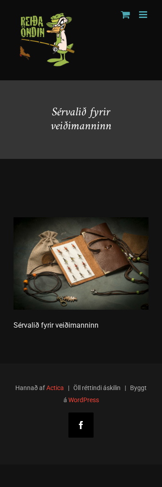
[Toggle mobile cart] (125, 14)
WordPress (83, 400)
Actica (55, 387)
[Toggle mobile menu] (143, 14)
